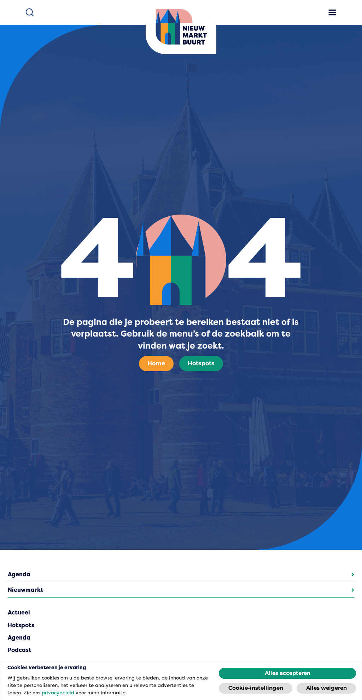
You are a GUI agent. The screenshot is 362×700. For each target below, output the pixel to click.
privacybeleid (58, 692)
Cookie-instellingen (255, 688)
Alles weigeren (326, 688)
